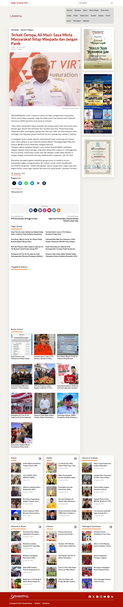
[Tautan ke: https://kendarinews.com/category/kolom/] (40, 458)
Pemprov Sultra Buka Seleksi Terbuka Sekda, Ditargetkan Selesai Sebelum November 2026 (61, 255)
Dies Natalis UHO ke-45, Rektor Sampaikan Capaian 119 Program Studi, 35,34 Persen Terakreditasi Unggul (67, 557)
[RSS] (59, 210)
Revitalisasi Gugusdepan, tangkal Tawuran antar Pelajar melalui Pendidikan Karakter (32, 500)
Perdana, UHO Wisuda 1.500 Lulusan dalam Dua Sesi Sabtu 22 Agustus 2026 (67, 545)
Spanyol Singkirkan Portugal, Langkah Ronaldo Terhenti (100, 557)
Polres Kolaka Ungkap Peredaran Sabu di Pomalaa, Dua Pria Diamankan (101, 489)
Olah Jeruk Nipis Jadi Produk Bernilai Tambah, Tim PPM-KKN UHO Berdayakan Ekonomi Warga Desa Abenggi (66, 581)
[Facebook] (31, 210)
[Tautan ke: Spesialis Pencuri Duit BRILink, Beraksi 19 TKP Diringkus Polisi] (87, 503)
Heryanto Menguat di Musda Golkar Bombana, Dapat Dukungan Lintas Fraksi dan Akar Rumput (66, 500)
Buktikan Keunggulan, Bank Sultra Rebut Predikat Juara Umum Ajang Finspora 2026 (30, 557)
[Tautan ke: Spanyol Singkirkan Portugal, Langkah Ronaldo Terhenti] (87, 560)
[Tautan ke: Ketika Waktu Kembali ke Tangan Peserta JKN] (16, 467)
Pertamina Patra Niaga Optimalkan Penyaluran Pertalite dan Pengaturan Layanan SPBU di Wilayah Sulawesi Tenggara (32, 533)
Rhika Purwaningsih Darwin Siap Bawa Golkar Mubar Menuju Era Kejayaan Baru (67, 477)
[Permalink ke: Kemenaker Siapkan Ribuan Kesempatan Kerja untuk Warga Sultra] (21, 433)
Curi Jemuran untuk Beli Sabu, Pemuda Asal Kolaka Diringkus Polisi (102, 512)
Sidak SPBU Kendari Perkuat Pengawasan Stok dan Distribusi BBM (32, 569)
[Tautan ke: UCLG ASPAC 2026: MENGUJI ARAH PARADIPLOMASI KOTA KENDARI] (16, 479)
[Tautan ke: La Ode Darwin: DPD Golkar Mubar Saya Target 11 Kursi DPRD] (51, 467)
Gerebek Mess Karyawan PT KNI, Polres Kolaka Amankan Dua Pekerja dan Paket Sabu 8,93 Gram (102, 477)
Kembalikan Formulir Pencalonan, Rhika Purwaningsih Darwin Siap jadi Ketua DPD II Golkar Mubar (67, 489)
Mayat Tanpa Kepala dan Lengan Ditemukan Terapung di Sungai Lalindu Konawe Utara (103, 465)
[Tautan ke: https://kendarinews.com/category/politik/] (75, 458)
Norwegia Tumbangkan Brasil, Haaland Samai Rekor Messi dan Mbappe (102, 569)
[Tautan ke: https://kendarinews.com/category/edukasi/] (75, 527)
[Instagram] (44, 210)
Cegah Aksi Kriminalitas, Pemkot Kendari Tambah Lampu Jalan (63, 219)
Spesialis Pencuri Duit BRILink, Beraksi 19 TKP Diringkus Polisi (102, 500)
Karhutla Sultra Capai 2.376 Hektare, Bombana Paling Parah (58, 233)
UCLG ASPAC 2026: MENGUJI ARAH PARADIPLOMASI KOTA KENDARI (31, 477)
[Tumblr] (40, 210)
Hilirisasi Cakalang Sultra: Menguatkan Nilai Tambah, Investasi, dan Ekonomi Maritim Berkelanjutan (31, 489)
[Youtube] (49, 210)
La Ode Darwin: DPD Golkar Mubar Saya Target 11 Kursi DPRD (67, 465)
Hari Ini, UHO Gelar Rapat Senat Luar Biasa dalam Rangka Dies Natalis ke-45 (67, 569)
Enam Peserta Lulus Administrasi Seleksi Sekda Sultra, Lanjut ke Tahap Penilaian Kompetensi (27, 233)
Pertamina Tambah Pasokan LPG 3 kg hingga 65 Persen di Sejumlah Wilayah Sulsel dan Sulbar (32, 545)
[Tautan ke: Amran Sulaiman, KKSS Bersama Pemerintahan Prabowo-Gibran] (16, 515)
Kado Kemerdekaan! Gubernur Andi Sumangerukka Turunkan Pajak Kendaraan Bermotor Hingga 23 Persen (60, 248)
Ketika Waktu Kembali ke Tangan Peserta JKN (32, 465)
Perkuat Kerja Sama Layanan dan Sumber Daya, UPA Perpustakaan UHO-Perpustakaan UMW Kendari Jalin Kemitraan (67, 533)
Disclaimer (46, 603)
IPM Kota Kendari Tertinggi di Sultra (24, 218)
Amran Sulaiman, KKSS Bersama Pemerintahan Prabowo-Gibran (31, 512)
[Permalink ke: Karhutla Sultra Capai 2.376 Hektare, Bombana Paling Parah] (44, 344)
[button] (112, 3)
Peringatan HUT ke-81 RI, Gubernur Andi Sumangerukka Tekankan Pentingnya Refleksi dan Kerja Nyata (26, 255)
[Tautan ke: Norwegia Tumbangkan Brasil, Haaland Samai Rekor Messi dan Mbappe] (87, 571)
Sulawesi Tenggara (16, 49)
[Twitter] (35, 210)
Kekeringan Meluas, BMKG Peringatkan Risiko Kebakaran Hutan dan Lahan (67, 417)
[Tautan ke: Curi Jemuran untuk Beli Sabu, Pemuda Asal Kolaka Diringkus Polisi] (87, 515)
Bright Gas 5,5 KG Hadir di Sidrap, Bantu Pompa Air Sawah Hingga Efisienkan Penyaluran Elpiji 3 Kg (32, 581)
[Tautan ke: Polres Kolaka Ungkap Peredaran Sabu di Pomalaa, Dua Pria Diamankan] (87, 491)
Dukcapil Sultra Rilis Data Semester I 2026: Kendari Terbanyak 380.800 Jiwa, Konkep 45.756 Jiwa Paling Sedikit (60, 241)
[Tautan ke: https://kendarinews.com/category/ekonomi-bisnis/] (40, 527)
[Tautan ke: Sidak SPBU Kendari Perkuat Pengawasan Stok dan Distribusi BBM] (16, 571)
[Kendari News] (15, 16)
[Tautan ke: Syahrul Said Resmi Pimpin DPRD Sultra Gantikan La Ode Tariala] (51, 515)
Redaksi (37, 603)
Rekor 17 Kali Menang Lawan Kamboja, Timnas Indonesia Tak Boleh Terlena (102, 545)
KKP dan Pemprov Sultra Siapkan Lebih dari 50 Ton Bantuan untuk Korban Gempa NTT (27, 248)
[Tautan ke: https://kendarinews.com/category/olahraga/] (110, 527)
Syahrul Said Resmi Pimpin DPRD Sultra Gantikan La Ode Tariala (67, 512)
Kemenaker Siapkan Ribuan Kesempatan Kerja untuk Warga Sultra (20, 446)
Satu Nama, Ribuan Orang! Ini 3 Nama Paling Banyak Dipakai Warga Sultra (26, 240)
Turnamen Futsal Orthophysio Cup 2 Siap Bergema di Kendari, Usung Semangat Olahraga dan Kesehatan (102, 533)
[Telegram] (54, 210)
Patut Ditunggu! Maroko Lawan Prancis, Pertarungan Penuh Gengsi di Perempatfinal (102, 581)
